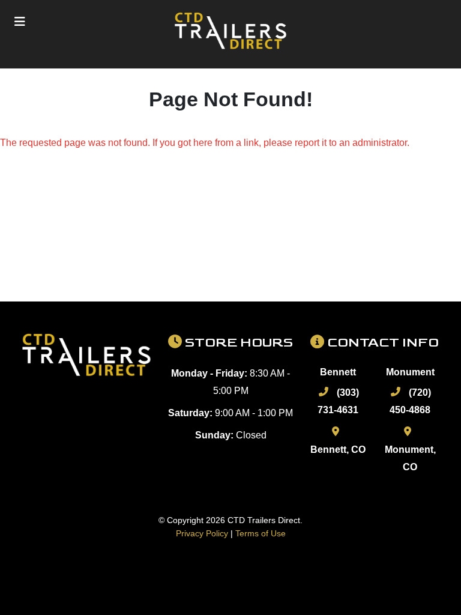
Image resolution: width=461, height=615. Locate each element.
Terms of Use (260, 533)
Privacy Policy (202, 533)
